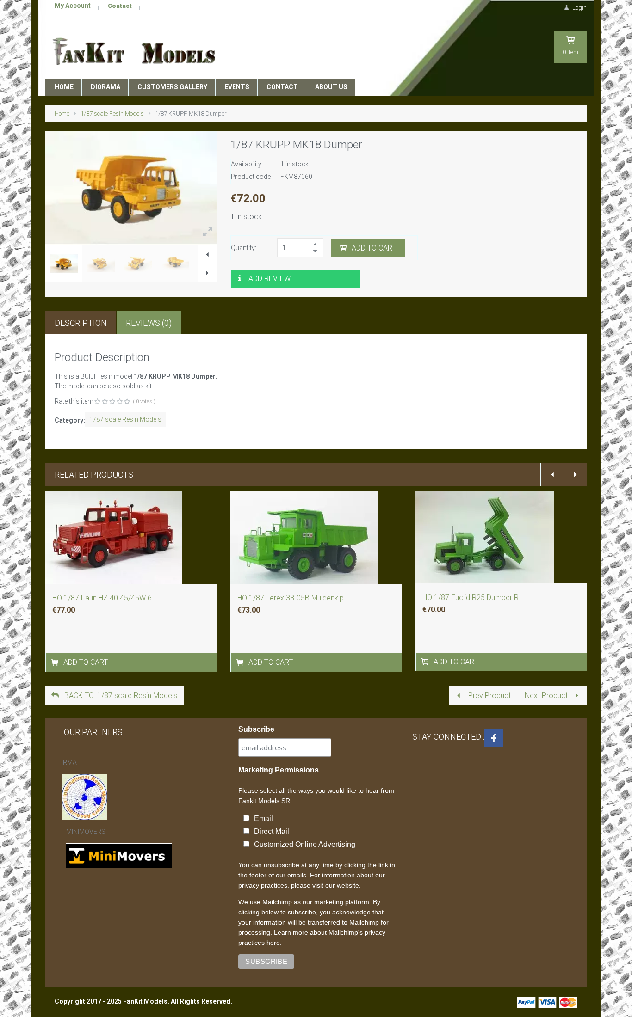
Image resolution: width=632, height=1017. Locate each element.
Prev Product (488, 695)
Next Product (547, 695)
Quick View (131, 551)
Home (62, 113)
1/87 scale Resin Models (112, 113)
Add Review (269, 278)
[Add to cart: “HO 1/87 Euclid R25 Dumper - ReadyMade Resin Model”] (426, 662)
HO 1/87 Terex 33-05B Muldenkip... (293, 598)
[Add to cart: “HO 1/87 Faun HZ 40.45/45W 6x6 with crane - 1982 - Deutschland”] (56, 662)
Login (579, 7)
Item (570, 52)
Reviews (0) (149, 323)
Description (81, 323)
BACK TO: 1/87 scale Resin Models (119, 695)
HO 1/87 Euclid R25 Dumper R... (473, 597)
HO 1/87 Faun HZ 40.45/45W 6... (104, 598)
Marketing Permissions (278, 770)
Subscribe (256, 729)
